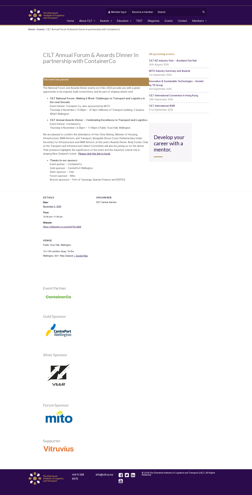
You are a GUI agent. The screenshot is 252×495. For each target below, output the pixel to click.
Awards (104, 20)
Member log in (119, 12)
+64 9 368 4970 (78, 476)
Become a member (142, 12)
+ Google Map (81, 255)
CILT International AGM (162, 107)
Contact (182, 20)
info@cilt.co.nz (104, 474)
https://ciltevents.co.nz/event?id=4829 (62, 226)
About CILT (85, 20)
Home (70, 20)
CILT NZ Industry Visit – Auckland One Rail (172, 62)
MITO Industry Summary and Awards (169, 72)
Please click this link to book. (94, 153)
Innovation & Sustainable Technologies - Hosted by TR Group (176, 85)
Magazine (153, 20)
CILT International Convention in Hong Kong (173, 97)
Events (169, 20)
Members (198, 20)
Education (122, 20)
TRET (139, 20)
